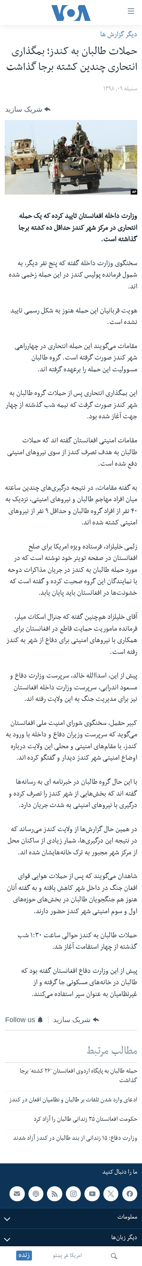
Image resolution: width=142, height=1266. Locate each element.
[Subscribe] (16, 1193)
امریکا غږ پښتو (67, 1256)
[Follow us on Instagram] (73, 1193)
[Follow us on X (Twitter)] (110, 1193)
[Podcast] (35, 1193)
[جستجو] (114, 1256)
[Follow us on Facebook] (129, 1193)
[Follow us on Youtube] (91, 1193)
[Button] (27, 109)
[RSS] (54, 1193)
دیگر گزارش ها (118, 35)
